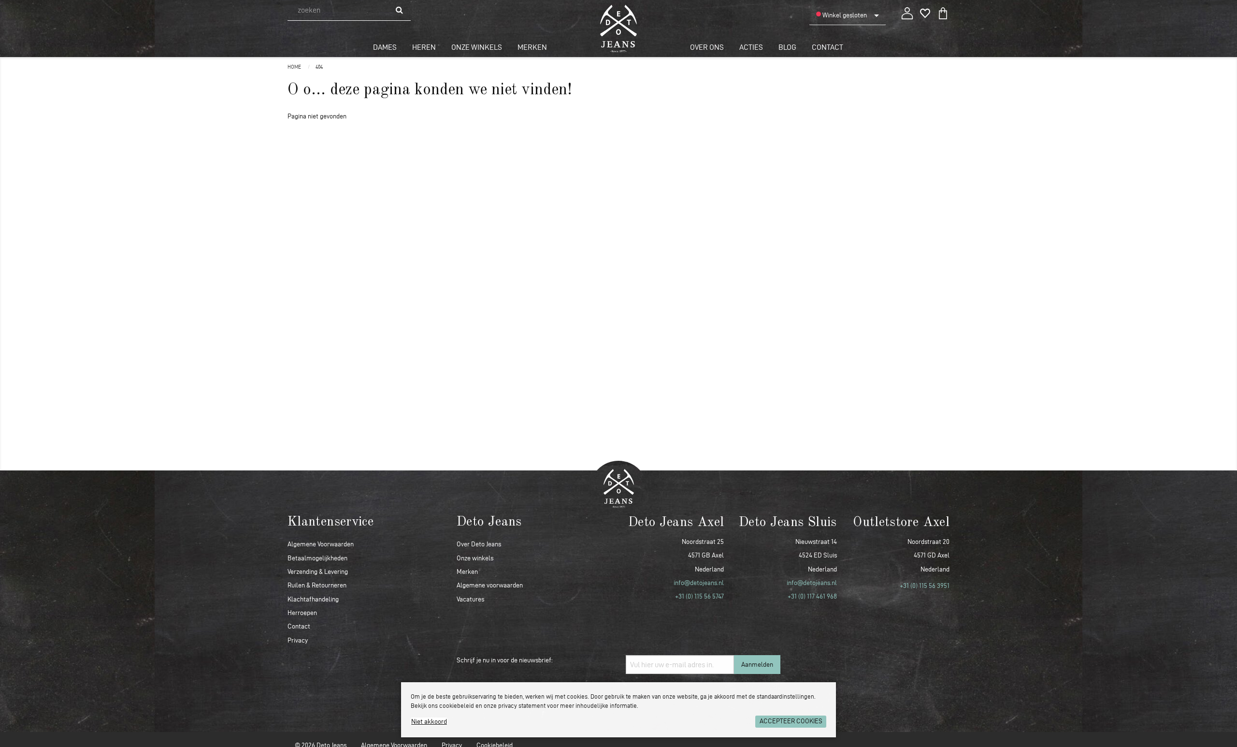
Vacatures (470, 599)
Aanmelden (757, 664)
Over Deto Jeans (479, 544)
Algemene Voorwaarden (321, 544)
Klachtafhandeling (313, 599)
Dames (385, 47)
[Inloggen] (907, 11)
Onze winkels (476, 47)
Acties (751, 47)
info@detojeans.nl (699, 582)
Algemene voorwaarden (490, 585)
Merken (532, 47)
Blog (787, 47)
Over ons (707, 47)
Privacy (298, 640)
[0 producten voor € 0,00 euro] (942, 11)
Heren (424, 47)
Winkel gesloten (844, 15)
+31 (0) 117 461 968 (812, 596)
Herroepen (302, 612)
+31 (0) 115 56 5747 (699, 596)
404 (319, 67)
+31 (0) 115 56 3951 (924, 585)
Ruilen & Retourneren (317, 585)
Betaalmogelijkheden (317, 558)
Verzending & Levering (318, 571)
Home (295, 67)
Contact (827, 47)
